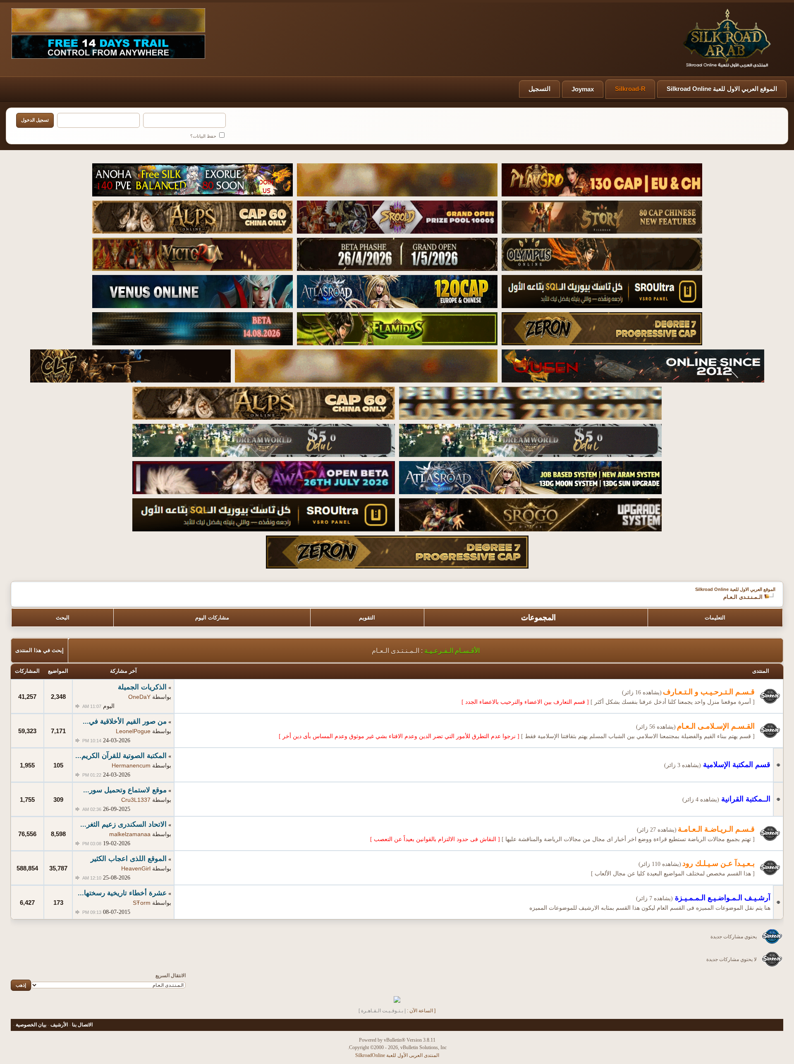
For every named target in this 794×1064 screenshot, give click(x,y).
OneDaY (139, 696)
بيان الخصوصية (31, 1025)
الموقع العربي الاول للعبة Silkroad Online (722, 88)
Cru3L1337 (136, 799)
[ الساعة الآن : (421, 1011)
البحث (62, 617)
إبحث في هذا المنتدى (39, 650)
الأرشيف (59, 1025)
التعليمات (715, 617)
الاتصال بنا (82, 1025)
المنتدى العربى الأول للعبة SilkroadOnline (397, 1055)
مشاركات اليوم (212, 617)
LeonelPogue (133, 731)
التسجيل (539, 88)
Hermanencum (131, 765)
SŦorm (142, 902)
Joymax (583, 89)
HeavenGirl (136, 868)
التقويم (367, 617)
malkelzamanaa (130, 834)
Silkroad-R (630, 88)
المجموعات (538, 617)
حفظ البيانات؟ (204, 136)
